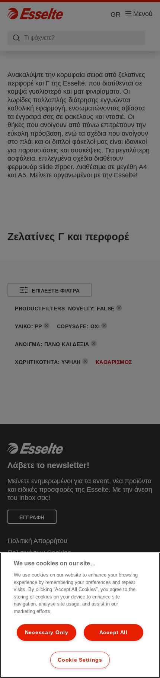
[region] (80, 615)
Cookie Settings (80, 660)
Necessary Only (46, 632)
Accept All (113, 632)
